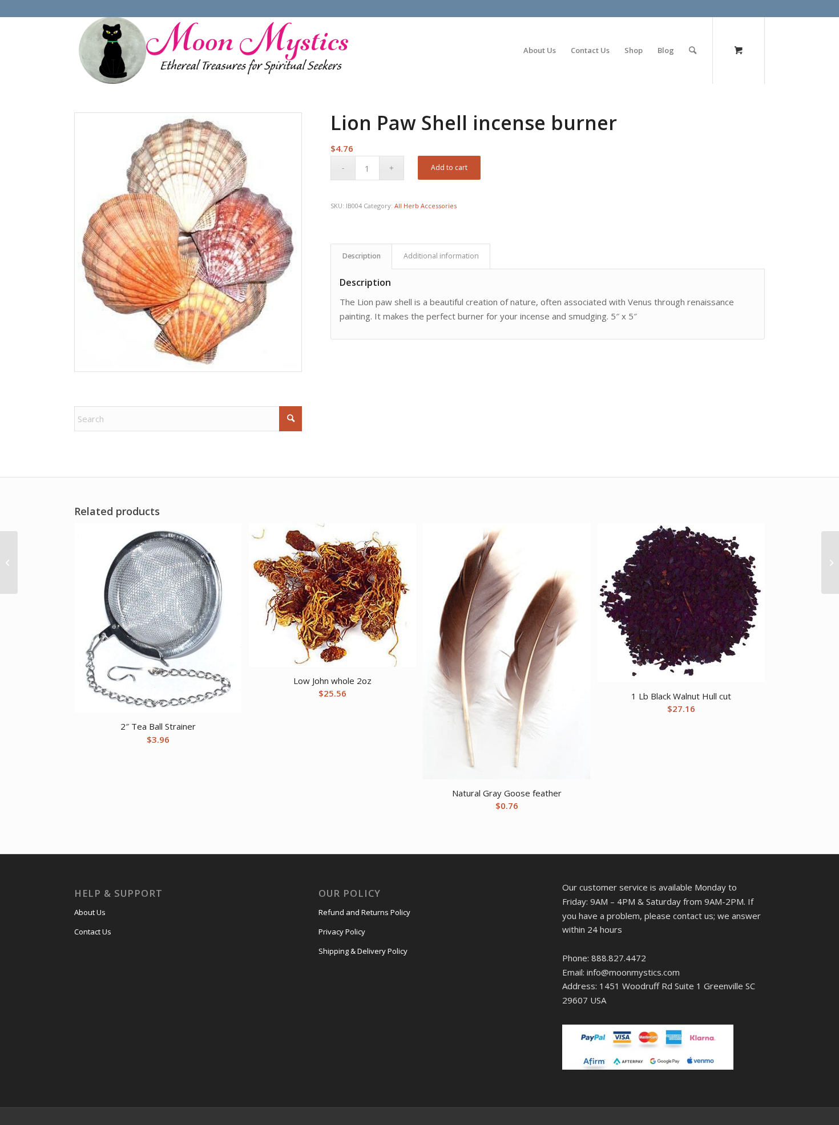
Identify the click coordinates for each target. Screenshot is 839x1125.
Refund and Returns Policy (364, 912)
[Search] (692, 50)
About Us (90, 912)
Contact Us (92, 931)
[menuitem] (539, 50)
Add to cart (449, 167)
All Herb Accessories (425, 205)
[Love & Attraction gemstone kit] (830, 562)
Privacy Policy (341, 931)
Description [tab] (361, 256)
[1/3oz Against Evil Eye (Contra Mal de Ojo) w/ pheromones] (9, 562)
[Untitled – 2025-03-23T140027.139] (212, 50)
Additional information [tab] (441, 256)
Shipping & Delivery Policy (363, 951)
